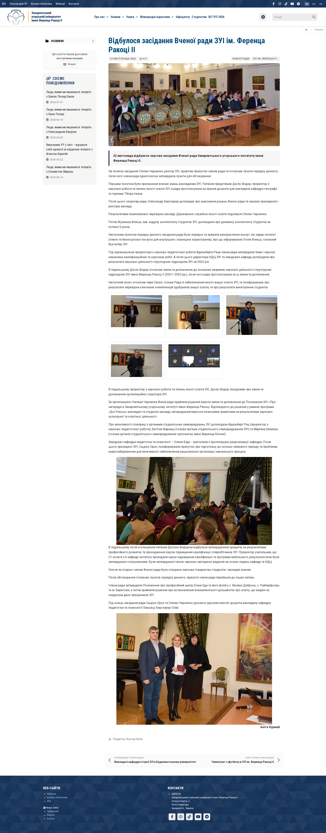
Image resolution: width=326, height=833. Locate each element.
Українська (53, 811)
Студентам (199, 17)
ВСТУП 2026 (216, 17)
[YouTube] (292, 3)
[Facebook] (273, 3)
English (51, 818)
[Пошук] (314, 17)
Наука (130, 17)
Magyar (51, 815)
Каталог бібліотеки (41, 3)
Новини (115, 17)
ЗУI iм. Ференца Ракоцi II (266, 58)
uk (307, 4)
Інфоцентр (183, 17)
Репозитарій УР (18, 3)
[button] (136, 315)
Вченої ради (241, 58)
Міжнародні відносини (155, 17)
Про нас (99, 17)
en (320, 4)
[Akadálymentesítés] (263, 17)
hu (313, 4)
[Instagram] (279, 3)
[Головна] (307, 29)
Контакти (74, 3)
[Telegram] (298, 3)
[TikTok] (286, 3)
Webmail (60, 3)
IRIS (4, 3)
